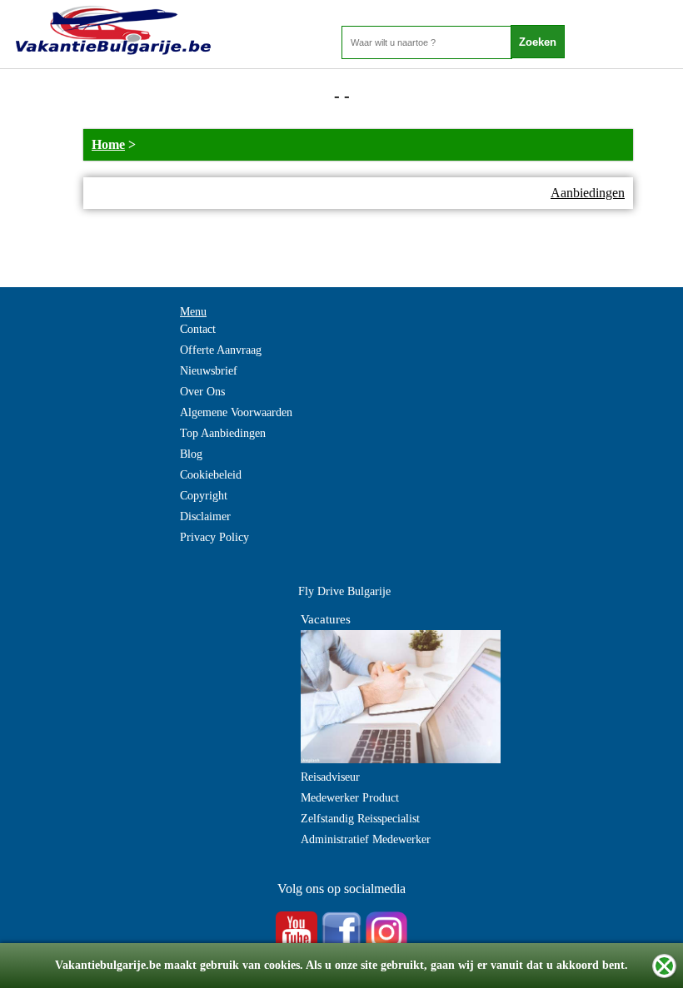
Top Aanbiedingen (223, 433)
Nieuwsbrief (208, 371)
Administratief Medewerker (366, 839)
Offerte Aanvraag (221, 350)
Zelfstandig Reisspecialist (360, 818)
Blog (191, 454)
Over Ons (202, 391)
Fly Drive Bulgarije (344, 591)
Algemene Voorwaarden (236, 412)
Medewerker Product (350, 798)
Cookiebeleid (211, 475)
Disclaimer (205, 516)
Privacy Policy (214, 537)
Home (108, 144)
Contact (198, 329)
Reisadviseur (330, 777)
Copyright (203, 495)
